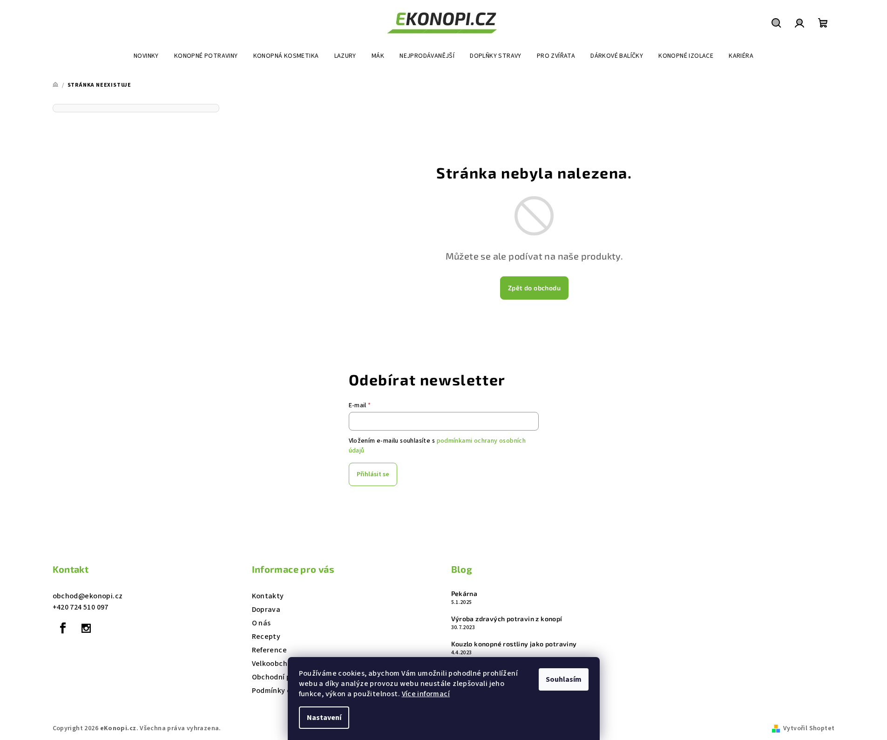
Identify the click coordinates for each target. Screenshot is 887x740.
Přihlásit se (373, 474)
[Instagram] (86, 628)
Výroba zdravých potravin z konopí (506, 619)
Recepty (266, 636)
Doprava (266, 609)
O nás (261, 623)
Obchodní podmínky (286, 677)
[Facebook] (63, 628)
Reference (269, 650)
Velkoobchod (274, 663)
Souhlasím (564, 679)
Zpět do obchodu (534, 288)
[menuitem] (146, 56)
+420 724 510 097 (80, 607)
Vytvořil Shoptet (808, 728)
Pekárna (464, 593)
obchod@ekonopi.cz (88, 596)
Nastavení (324, 718)
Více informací (426, 694)
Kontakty (268, 596)
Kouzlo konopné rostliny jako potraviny (514, 644)
